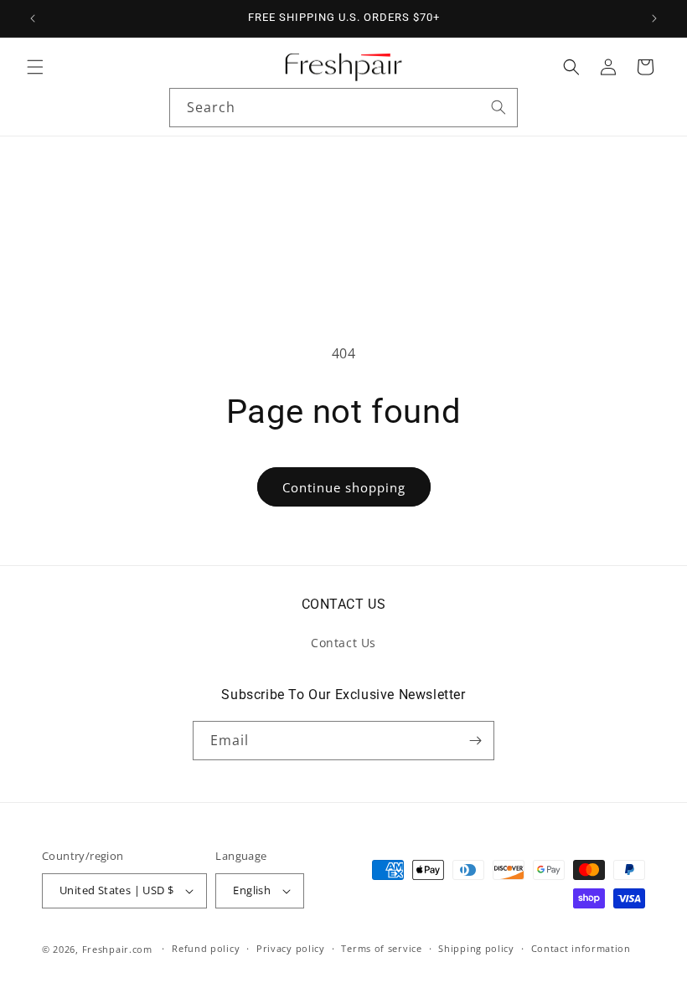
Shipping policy (476, 948)
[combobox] (343, 107)
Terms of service (381, 948)
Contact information (581, 948)
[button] (35, 67)
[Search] (498, 107)
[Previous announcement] (32, 18)
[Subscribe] (475, 740)
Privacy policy (290, 948)
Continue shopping (343, 487)
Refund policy (206, 948)
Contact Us (343, 643)
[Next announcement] (654, 18)
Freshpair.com (117, 949)
